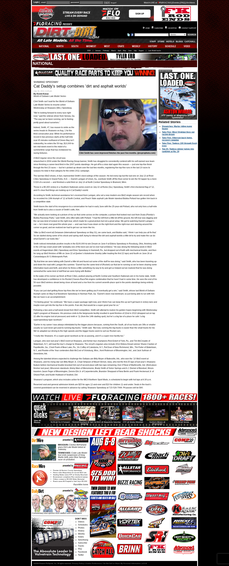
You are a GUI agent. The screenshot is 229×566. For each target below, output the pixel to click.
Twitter (81, 555)
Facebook (82, 552)
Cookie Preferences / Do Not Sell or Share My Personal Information (113, 563)
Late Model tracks (154, 50)
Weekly (81, 534)
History (81, 531)
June (130, 50)
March (113, 50)
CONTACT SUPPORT (189, 28)
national (42, 45)
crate (121, 45)
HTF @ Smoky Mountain (133, 422)
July (135, 50)
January (98, 50)
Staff (153, 41)
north (60, 45)
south (75, 45)
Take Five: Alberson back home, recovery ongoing (177, 139)
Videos (81, 522)
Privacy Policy (78, 563)
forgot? (114, 3)
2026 (89, 50)
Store (161, 41)
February (106, 50)
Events (176, 3)
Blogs (179, 41)
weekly (137, 45)
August (141, 50)
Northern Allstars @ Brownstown (157, 423)
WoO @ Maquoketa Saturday (109, 422)
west (107, 45)
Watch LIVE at (151, 3)
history (153, 45)
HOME (147, 28)
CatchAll (190, 41)
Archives (190, 3)
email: (43, 2)
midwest (91, 45)
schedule (170, 45)
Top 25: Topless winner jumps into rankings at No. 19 (178, 150)
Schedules (83, 525)
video (188, 45)
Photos (81, 528)
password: (75, 2)
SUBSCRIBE (158, 28)
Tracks (81, 546)
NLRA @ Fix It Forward (60, 422)
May (124, 50)
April (119, 50)
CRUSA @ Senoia (181, 422)
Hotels (170, 41)
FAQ (183, 3)
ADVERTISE (172, 28)
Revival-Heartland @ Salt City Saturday (84, 423)
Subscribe (82, 543)
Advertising (83, 540)
